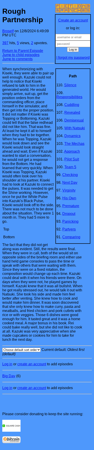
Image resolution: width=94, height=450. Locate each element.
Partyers (69, 229)
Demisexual (74, 120)
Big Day (8, 376)
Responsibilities (69, 97)
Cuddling (71, 105)
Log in (7, 364)
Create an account (73, 20)
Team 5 (70, 167)
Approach (72, 151)
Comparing (71, 237)
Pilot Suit (71, 159)
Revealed (72, 112)
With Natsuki (74, 128)
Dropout (68, 214)
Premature (70, 206)
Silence (70, 85)
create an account (31, 364)
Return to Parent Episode (22, 51)
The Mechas (74, 144)
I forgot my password (73, 58)
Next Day (69, 182)
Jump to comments (17, 59)
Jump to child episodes (20, 55)
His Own (69, 198)
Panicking (70, 221)
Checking (70, 175)
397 (5, 43)
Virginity (69, 190)
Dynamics (72, 136)
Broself (8, 31)
